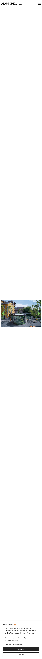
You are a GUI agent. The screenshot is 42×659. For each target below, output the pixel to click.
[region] (21, 640)
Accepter (21, 649)
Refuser (21, 654)
